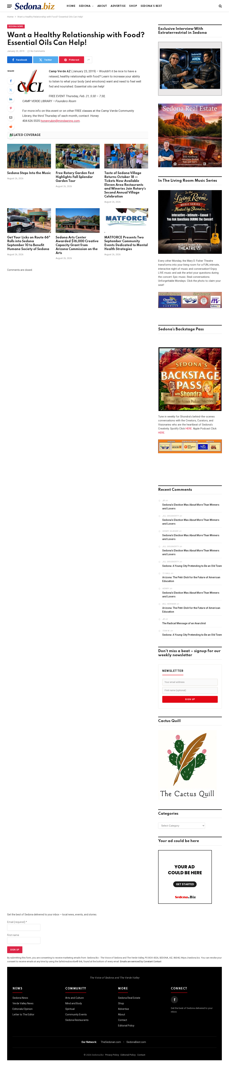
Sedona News (16, 26)
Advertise (118, 6)
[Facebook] (10, 80)
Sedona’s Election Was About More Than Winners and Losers (190, 506)
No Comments (38, 51)
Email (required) (17, 922)
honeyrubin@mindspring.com (60, 121)
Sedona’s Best (151, 6)
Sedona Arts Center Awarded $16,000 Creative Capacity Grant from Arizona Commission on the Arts (77, 245)
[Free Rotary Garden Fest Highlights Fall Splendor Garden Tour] (77, 156)
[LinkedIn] (10, 99)
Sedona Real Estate (129, 997)
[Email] (10, 117)
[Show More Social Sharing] (88, 59)
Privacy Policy (112, 1054)
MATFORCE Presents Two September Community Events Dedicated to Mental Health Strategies (126, 243)
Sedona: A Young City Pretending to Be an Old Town (192, 565)
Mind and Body (73, 1003)
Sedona (85, 6)
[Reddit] (10, 126)
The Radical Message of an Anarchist (184, 623)
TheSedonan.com (111, 1042)
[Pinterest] (10, 108)
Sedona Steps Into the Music (29, 173)
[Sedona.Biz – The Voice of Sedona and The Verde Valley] (34, 6)
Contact (122, 1020)
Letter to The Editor (23, 1014)
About (102, 6)
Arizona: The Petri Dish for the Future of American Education (191, 579)
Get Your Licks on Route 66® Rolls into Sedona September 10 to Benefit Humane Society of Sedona (28, 243)
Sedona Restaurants (77, 1020)
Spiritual (70, 1009)
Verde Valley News (23, 1003)
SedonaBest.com (136, 1042)
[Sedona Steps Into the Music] (29, 156)
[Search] (220, 6)
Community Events (76, 1014)
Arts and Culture (74, 997)
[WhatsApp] (10, 135)
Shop (133, 6)
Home (71, 6)
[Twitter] (10, 90)
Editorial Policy (126, 1025)
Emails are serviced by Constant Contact (140, 961)
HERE (189, 428)
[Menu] (9, 6)
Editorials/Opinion (23, 1009)
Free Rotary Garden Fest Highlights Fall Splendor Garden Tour (75, 177)
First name (13, 935)
